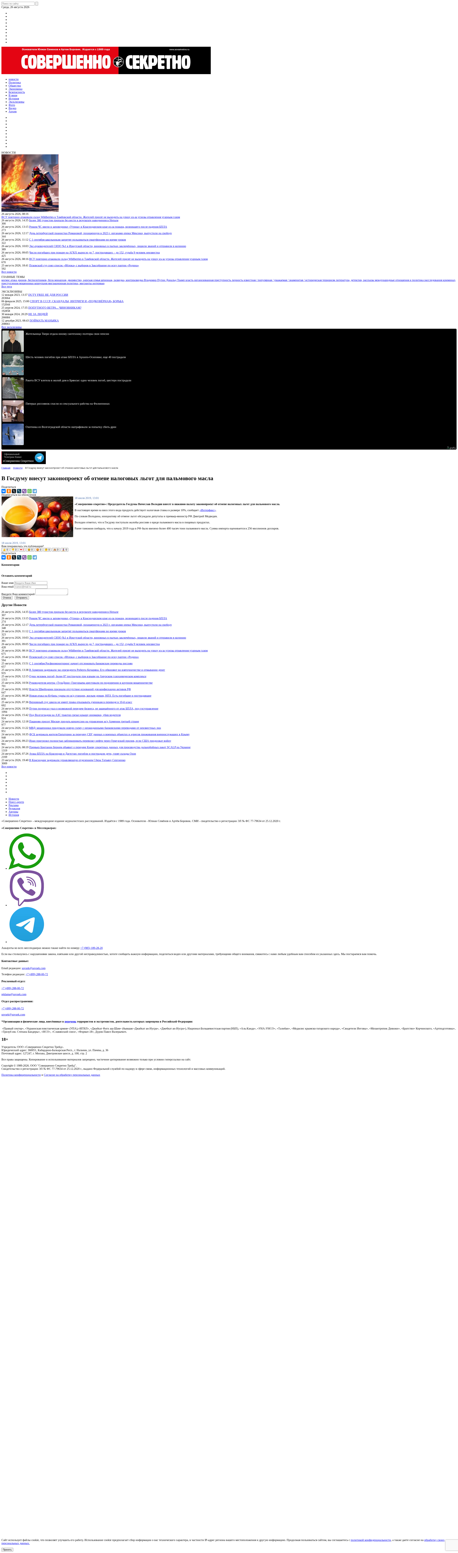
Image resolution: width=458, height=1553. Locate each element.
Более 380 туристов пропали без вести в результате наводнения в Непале (73, 220)
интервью (98, 283)
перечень (70, 1021)
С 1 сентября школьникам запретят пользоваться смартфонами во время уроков (77, 239)
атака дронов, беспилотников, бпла (32, 280)
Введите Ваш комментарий (18, 594)
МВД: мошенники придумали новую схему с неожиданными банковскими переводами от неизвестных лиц (95, 727)
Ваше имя (7, 582)
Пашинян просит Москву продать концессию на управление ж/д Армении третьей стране (84, 721)
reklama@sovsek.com (13, 994)
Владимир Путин (155, 280)
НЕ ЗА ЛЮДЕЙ (38, 314)
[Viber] (24, 491)
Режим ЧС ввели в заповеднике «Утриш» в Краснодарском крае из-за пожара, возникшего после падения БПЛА (98, 226)
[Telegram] (35, 491)
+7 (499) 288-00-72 (37, 974)
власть (190, 280)
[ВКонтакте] (3, 491)
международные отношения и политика (399, 280)
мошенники (26, 283)
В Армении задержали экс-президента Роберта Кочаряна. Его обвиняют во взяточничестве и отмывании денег (97, 669)
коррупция (41, 283)
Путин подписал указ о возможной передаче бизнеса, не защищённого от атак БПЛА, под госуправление (93, 708)
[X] (14, 491)
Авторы (13, 811)
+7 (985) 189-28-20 (91, 947)
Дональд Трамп (176, 280)
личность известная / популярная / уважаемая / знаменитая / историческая (277, 280)
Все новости (9, 271)
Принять (7, 1549)
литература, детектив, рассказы (355, 280)
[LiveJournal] (19, 491)
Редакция (14, 808)
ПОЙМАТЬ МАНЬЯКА (44, 320)
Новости (14, 798)
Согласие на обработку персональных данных (72, 1074)
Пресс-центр (16, 802)
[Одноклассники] (9, 491)
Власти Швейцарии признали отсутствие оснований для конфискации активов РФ (80, 689)
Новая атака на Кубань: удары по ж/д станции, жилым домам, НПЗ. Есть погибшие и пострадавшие (90, 695)
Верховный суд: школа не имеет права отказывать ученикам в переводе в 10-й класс (80, 702)
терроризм (329, 280)
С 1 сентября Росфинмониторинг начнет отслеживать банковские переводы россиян (81, 663)
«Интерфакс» (207, 510)
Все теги (6, 286)
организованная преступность (213, 280)
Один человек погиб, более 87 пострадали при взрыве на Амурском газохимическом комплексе (87, 676)
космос (6, 280)
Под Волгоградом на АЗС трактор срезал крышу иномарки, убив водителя (75, 715)
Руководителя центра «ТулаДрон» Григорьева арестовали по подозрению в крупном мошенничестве (91, 682)
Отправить (22, 597)
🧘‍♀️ (64, 549)
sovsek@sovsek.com (33, 968)
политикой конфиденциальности (371, 1540)
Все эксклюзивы (11, 327)
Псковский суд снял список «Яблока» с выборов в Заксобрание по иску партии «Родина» (84, 265)
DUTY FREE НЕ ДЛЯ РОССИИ (48, 294)
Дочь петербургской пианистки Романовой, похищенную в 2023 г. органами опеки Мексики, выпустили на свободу (100, 233)
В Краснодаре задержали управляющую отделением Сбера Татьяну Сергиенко (77, 760)
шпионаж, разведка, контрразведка (122, 280)
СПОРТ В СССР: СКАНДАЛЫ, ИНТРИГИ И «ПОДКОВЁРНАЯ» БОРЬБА (77, 301)
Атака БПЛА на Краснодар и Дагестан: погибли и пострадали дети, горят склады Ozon (82, 753)
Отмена (7, 597)
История (14, 814)
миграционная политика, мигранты (70, 283)
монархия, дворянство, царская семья (77, 280)
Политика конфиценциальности (21, 1074)
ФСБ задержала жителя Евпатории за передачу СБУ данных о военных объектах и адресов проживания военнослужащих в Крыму (109, 734)
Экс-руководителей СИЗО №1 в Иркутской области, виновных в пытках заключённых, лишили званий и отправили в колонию (107, 246)
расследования (433, 280)
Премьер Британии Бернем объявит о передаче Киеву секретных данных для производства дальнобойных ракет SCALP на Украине (110, 747)
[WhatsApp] (29, 491)
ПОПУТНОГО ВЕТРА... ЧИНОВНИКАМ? (54, 307)
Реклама (14, 805)
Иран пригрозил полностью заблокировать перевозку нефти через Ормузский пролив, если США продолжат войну (100, 740)
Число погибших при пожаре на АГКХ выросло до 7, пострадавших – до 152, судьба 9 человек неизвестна (94, 252)
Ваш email (7, 586)
